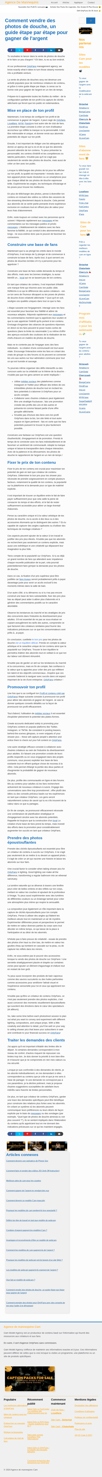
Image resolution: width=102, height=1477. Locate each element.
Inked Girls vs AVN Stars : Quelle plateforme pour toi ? (38, 1424)
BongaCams (84, 112)
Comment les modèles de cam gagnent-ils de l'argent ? (30, 1250)
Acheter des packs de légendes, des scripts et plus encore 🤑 (75, 7)
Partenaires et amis (83, 1423)
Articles (66, 2)
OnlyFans (31, 66)
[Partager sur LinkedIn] (51, 50)
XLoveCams (84, 412)
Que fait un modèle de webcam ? (20, 1280)
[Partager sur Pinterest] (27, 50)
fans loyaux (25, 579)
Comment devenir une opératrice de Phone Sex (27, 1161)
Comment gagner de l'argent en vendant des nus (27, 1191)
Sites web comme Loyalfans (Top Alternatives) (35, 1437)
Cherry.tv (84, 119)
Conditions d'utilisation (85, 1411)
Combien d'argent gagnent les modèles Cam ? (26, 1230)
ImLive (82, 280)
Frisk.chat (83, 203)
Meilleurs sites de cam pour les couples (23, 1181)
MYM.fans (83, 195)
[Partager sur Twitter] (19, 50)
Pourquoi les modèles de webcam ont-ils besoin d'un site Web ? (34, 1260)
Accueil (54, 2)
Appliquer (78, 2)
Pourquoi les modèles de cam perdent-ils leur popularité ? (31, 1210)
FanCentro (84, 207)
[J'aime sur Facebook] (35, 50)
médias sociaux (28, 381)
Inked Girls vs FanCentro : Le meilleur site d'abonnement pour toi (38, 1411)
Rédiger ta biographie (13, 1432)
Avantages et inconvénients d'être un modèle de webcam (31, 1240)
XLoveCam (84, 138)
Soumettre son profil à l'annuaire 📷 (33, 7)
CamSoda (83, 115)
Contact (91, 2)
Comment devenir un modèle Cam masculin (25, 1201)
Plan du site (80, 1429)
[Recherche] (90, 20)
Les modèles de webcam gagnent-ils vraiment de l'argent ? (32, 1270)
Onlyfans (60, 120)
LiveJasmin (84, 130)
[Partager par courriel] (59, 50)
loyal (22, 278)
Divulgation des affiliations (86, 1405)
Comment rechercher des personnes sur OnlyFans (38, 1462)
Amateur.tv (84, 108)
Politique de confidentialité (86, 1417)
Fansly (28, 123)
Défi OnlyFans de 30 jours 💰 (89, 11)
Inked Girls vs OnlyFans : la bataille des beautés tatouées (38, 1450)
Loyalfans (12, 123)
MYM (21, 123)
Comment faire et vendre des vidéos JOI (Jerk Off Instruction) (32, 1171)
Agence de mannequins (22, 2)
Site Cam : (61, 1420)
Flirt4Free (83, 127)
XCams (82, 134)
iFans (81, 214)
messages (47, 220)
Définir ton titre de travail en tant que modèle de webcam (31, 1220)
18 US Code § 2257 (83, 1435)
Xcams (82, 408)
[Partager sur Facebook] (11, 50)
